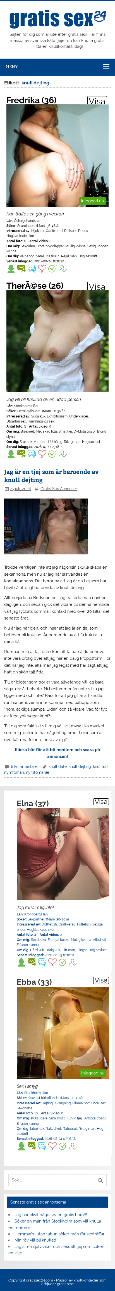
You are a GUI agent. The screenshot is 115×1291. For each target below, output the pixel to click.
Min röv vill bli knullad (35, 1240)
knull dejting (80, 766)
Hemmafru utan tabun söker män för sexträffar (59, 1234)
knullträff (101, 766)
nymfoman (14, 772)
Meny (12, 66)
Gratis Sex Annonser (58, 489)
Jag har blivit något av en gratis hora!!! (51, 1214)
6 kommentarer (25, 766)
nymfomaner (37, 772)
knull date (58, 766)
